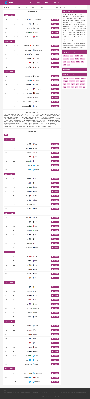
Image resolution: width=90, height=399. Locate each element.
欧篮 (77, 84)
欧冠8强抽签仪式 (66, 56)
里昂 (65, 87)
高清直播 (56, 19)
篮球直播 (37, 3)
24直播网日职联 (41, 7)
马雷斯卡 (77, 55)
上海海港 (66, 81)
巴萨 (69, 64)
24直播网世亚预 (57, 7)
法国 (69, 61)
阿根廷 (76, 58)
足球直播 (28, 3)
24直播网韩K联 (33, 7)
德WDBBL (15, 165)
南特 (77, 81)
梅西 (82, 61)
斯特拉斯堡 (72, 81)
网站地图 (57, 397)
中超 (72, 87)
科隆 (65, 84)
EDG (82, 55)
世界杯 (72, 61)
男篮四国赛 (15, 19)
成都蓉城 (83, 78)
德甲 (80, 87)
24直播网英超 (17, 7)
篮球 (69, 87)
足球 (84, 87)
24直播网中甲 (49, 7)
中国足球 (66, 78)
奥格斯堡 (82, 81)
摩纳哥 (72, 84)
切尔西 (77, 61)
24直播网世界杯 (24, 7)
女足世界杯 (66, 58)
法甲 (76, 87)
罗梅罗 (72, 58)
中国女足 (82, 58)
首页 (20, 3)
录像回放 (56, 3)
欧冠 (65, 64)
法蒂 (65, 61)
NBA (14, 144)
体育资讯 (47, 3)
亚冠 (69, 84)
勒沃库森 (82, 84)
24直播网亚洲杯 (65, 7)
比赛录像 (77, 78)
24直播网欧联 (73, 7)
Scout (72, 55)
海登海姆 (71, 78)
